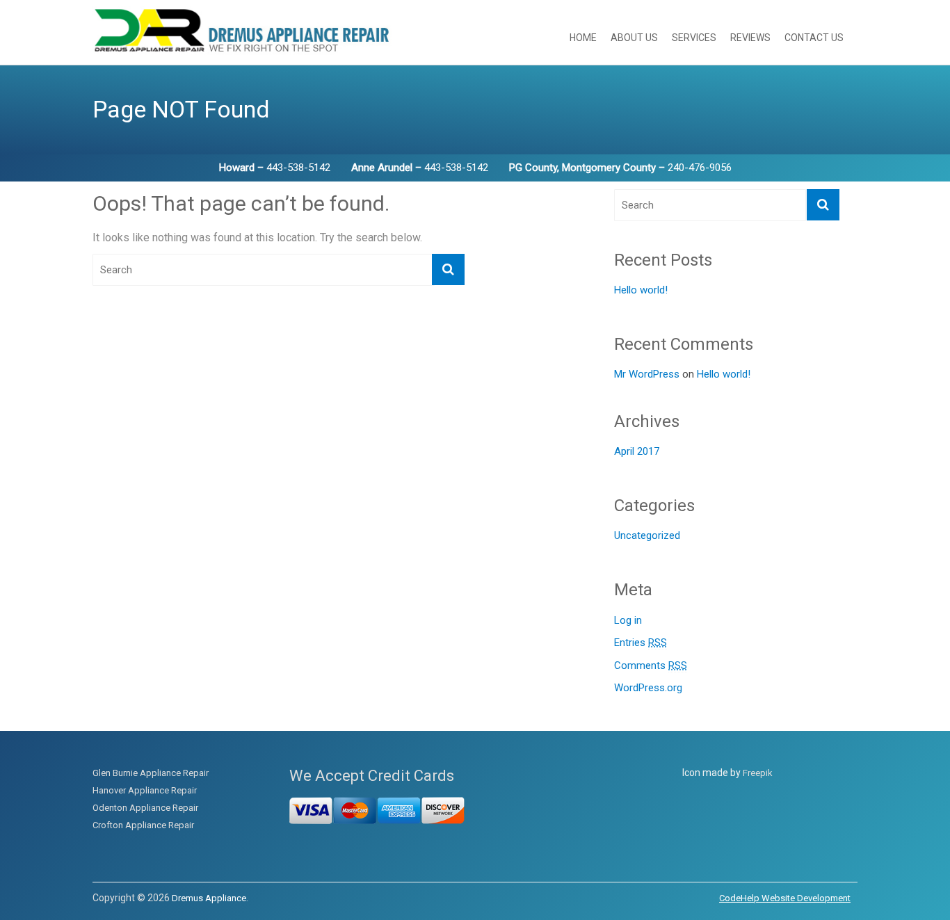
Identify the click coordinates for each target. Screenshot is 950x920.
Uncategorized (647, 535)
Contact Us (814, 37)
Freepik (758, 773)
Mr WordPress (646, 374)
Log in (628, 620)
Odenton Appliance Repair (145, 807)
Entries (640, 642)
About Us (634, 37)
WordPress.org (648, 687)
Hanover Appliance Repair (144, 790)
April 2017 (636, 451)
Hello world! (641, 290)
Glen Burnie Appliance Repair (150, 773)
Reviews (750, 37)
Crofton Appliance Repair (143, 825)
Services (694, 37)
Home (583, 37)
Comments (650, 665)
